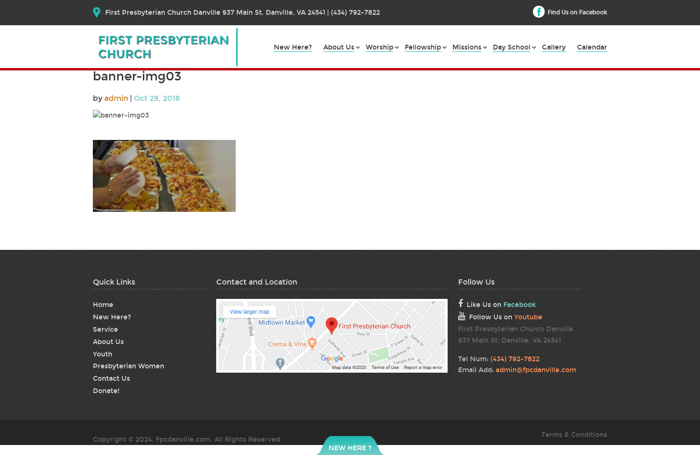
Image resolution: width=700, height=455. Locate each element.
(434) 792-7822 (515, 359)
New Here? (293, 47)
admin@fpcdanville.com (536, 370)
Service (105, 330)
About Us (338, 47)
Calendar (592, 47)
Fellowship (423, 47)
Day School (511, 47)
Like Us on (501, 305)
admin (116, 98)
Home (103, 305)
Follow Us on (505, 317)
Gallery (554, 47)
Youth (102, 354)
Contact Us (111, 379)
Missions (466, 47)
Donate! (106, 391)
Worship (379, 47)
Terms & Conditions (574, 435)
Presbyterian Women (128, 366)
